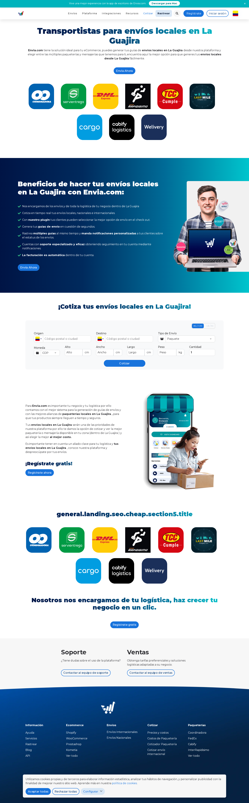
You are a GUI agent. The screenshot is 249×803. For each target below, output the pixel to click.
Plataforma (89, 13)
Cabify (192, 744)
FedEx (192, 738)
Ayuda (29, 732)
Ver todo (72, 755)
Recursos (132, 13)
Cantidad (195, 347)
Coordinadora (197, 732)
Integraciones (111, 13)
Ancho (108, 349)
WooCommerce (76, 738)
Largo (139, 349)
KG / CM (198, 325)
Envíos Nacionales (119, 737)
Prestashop (73, 744)
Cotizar (148, 13)
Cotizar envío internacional (156, 752)
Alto (77, 349)
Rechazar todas (66, 791)
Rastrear (164, 13)
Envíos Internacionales (122, 732)
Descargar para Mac (164, 3)
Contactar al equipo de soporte (85, 672)
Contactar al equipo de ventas (150, 672)
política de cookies (124, 783)
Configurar (90, 791)
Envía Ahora (124, 70)
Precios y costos (158, 732)
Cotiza (41, 96)
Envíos (72, 13)
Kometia (71, 750)
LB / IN (209, 325)
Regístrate (193, 13)
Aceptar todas (38, 791)
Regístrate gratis (124, 624)
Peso (170, 349)
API (27, 755)
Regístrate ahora (39, 472)
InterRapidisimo (198, 750)
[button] (38, 338)
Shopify (71, 732)
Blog (28, 750)
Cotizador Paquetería (162, 744)
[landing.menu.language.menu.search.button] (177, 13)
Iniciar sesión (217, 13)
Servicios (31, 738)
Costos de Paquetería (162, 738)
